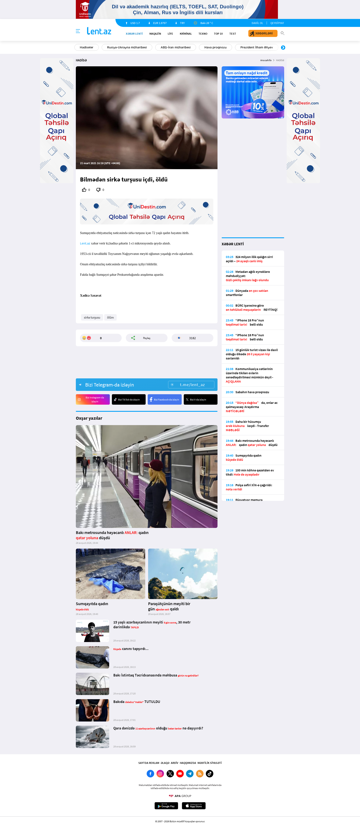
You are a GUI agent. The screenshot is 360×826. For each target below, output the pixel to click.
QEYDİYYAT (277, 23)
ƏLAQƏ (165, 763)
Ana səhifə (265, 60)
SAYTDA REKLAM (148, 763)
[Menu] (78, 31)
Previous (76, 47)
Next (283, 47)
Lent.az (85, 243)
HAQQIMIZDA (188, 763)
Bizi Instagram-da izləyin (95, 399)
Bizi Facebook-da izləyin (166, 399)
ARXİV (174, 763)
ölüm (110, 317)
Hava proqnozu (215, 47)
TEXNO (203, 33)
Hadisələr (86, 47)
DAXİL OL (257, 23)
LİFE (170, 33)
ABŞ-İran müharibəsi (176, 47)
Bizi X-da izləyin (198, 399)
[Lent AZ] (99, 31)
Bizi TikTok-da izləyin (129, 399)
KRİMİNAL (186, 33)
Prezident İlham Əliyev (256, 47)
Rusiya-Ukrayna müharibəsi (127, 47)
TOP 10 (218, 33)
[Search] (282, 32)
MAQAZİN (155, 33)
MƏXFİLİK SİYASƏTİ (210, 763)
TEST (232, 33)
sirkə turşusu (92, 317)
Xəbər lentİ (134, 33)
